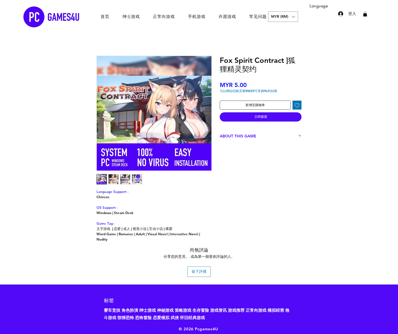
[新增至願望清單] (297, 105)
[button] (283, 17)
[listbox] (283, 17)
